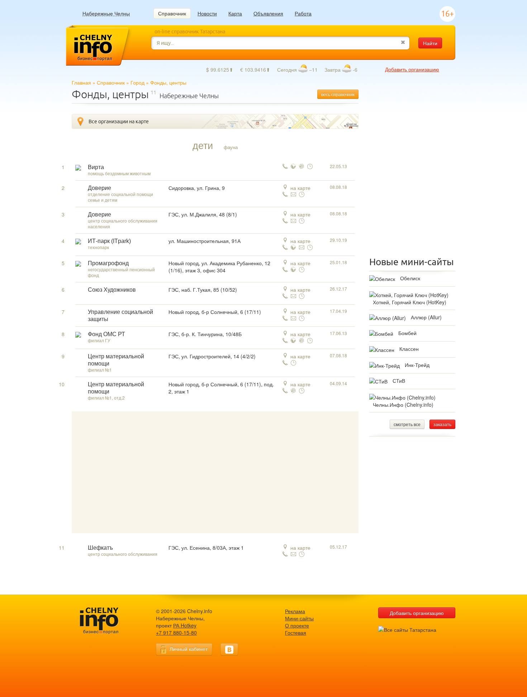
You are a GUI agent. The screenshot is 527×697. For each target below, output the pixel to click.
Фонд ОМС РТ (106, 334)
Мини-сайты (299, 618)
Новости (207, 13)
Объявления (268, 13)
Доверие (99, 188)
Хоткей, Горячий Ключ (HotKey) (409, 302)
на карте (300, 187)
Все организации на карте (119, 121)
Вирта (96, 167)
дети (203, 145)
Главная (81, 82)
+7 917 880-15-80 (176, 632)
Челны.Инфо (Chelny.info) (403, 404)
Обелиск (410, 278)
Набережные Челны (106, 13)
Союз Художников (112, 290)
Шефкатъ (100, 548)
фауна (231, 147)
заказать (442, 424)
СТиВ (399, 380)
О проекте (297, 625)
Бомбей (407, 332)
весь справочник (338, 94)
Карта (235, 13)
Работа (303, 13)
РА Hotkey (184, 625)
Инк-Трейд (417, 364)
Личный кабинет (189, 648)
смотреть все (407, 424)
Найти (430, 43)
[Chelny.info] (105, 620)
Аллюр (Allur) (426, 317)
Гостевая (295, 632)
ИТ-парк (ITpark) (109, 241)
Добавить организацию (412, 69)
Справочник (172, 13)
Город (137, 82)
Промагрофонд (108, 263)
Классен (409, 348)
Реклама (295, 611)
